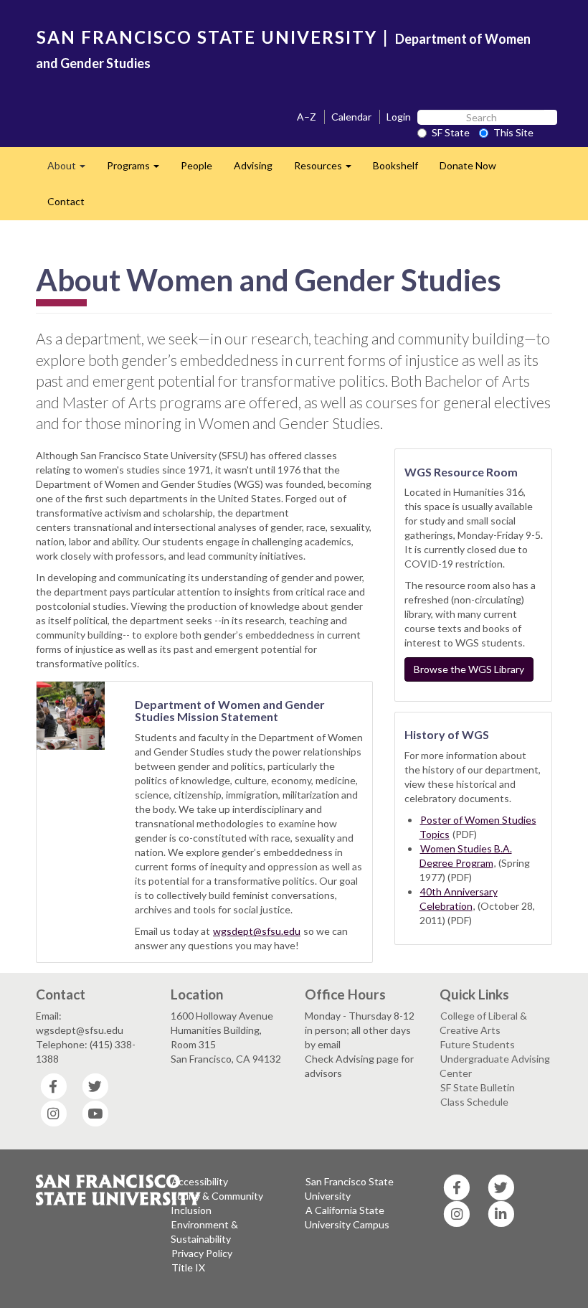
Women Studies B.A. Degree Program (465, 855)
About (71, 169)
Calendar (351, 116)
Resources (328, 169)
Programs (138, 169)
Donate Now (468, 165)
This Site (513, 132)
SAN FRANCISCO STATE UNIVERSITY (207, 37)
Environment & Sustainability (204, 1231)
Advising (253, 165)
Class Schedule (474, 1102)
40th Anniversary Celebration (458, 898)
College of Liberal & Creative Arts (483, 1023)
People (196, 165)
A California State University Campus (347, 1217)
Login (399, 116)
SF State (451, 132)
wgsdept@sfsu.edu (256, 931)
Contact (66, 201)
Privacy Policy (201, 1253)
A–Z (306, 116)
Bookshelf (395, 165)
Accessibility (199, 1181)
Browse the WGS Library (469, 669)
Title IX (188, 1267)
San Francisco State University (349, 1188)
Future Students (477, 1044)
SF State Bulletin (477, 1087)
